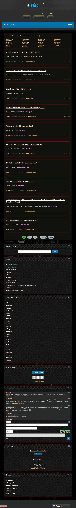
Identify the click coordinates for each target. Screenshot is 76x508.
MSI (55, 43)
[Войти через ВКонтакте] (34, 377)
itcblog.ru (9, 490)
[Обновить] (69, 421)
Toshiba (40, 40)
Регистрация (39, 17)
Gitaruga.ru (10, 480)
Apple (23, 43)
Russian (59, 506)
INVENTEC (57, 39)
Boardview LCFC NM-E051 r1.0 (18, 89)
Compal (40, 39)
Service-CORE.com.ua (13, 485)
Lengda (8, 46)
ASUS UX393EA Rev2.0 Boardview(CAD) (22, 220)
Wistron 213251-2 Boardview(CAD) (20, 126)
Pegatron (24, 39)
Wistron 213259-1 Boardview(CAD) (20, 181)
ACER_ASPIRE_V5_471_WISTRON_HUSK (23, 52)
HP (23, 45)
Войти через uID (38, 372)
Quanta (8, 39)
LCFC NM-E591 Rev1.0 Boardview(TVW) (22, 163)
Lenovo (8, 42)
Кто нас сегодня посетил (38, 468)
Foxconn (40, 43)
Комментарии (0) (30, 61)
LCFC (7, 43)
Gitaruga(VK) (10, 483)
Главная (26, 17)
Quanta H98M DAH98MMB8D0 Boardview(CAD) (25, 108)
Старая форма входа (38, 381)
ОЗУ (23, 40)
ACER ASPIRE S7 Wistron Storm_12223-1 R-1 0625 (26, 71)
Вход (50, 17)
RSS (51, 13)
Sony (39, 42)
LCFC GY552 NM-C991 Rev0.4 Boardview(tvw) (24, 144)
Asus (7, 40)
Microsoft (24, 46)
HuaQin (40, 45)
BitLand (40, 46)
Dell (7, 45)
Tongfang (56, 45)
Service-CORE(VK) (12, 488)
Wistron (24, 42)
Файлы (14, 36)
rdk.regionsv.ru (11, 493)
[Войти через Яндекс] (38, 377)
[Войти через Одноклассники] (42, 377)
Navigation (9, 25)
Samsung (56, 42)
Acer (55, 40)
